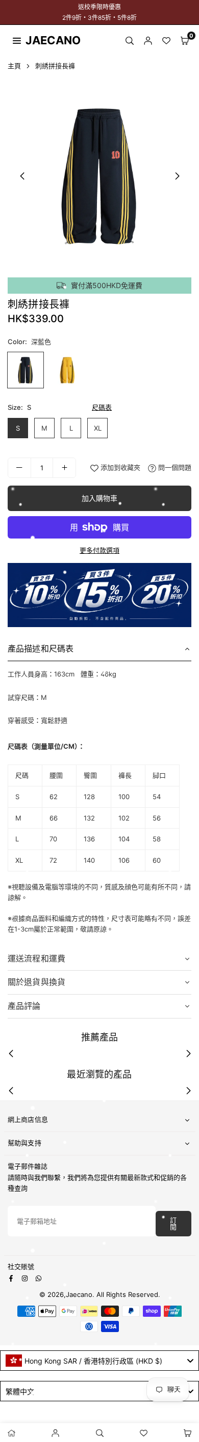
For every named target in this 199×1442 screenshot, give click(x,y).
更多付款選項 (99, 550)
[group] (99, 175)
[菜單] (17, 40)
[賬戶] (148, 40)
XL (98, 428)
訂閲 (173, 1224)
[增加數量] (64, 467)
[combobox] (99, 1360)
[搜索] (129, 40)
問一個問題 (173, 467)
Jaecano (43, 40)
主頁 (14, 66)
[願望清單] (166, 40)
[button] (185, 40)
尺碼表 (102, 407)
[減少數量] (19, 467)
